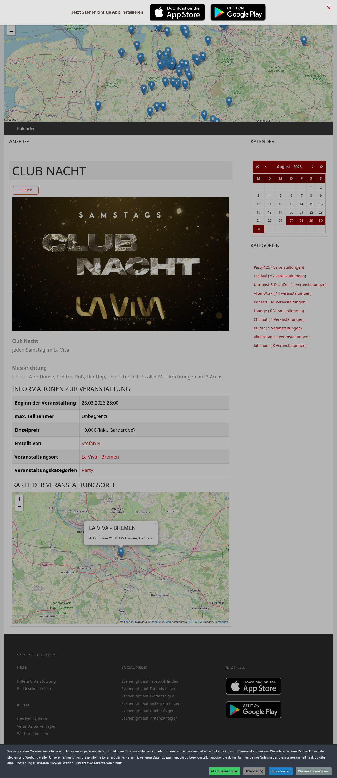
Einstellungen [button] (280, 771)
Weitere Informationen (314, 771)
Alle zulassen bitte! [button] (224, 771)
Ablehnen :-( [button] (254, 771)
